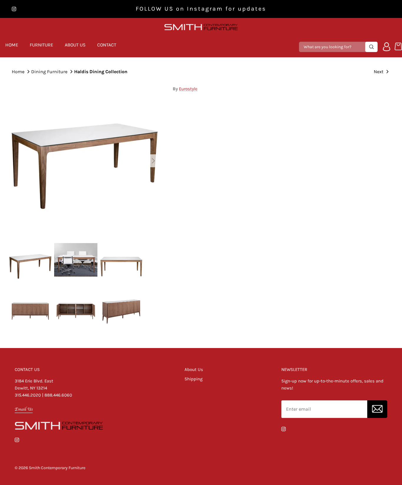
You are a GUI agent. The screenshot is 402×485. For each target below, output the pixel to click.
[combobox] (333, 47)
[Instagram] (14, 9)
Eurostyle (188, 88)
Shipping (193, 379)
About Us (75, 45)
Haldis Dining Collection (100, 71)
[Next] (153, 160)
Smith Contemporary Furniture (57, 467)
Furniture (41, 45)
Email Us (24, 409)
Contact (106, 45)
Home (11, 45)
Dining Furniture (49, 71)
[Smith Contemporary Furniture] (201, 27)
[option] (84, 161)
